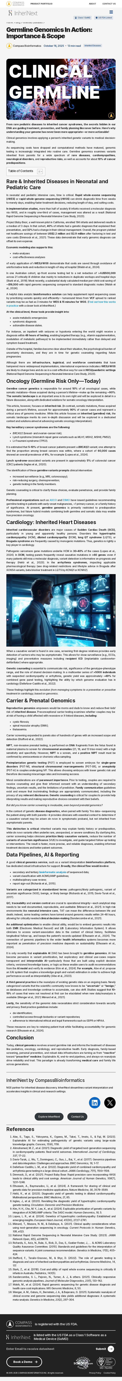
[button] (103, 18)
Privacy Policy (95, 1373)
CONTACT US (109, 4)
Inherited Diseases (93, 45)
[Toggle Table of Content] (38, 171)
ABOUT (92, 4)
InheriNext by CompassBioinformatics (45, 1080)
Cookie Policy (110, 1373)
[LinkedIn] (94, 1102)
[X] (110, 1102)
